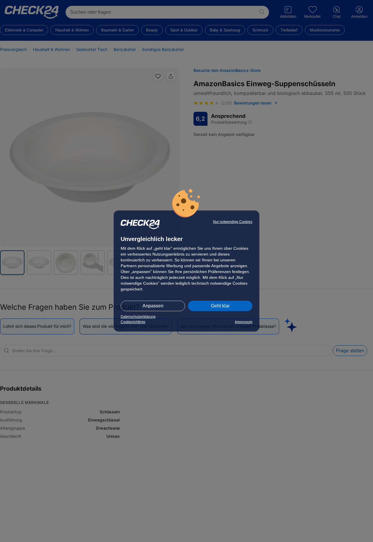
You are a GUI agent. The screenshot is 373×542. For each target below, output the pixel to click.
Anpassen (152, 305)
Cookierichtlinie (133, 322)
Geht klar (220, 305)
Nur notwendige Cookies (232, 222)
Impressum (243, 322)
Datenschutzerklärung (138, 317)
